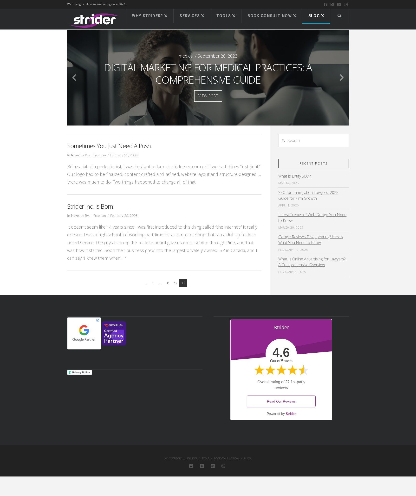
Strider (291, 414)
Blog (247, 458)
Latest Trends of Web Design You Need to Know (312, 217)
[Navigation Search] (339, 16)
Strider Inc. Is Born (90, 206)
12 (175, 283)
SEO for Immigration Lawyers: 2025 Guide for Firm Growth (308, 195)
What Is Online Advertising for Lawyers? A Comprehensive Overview (311, 261)
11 (168, 283)
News (75, 155)
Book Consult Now (226, 458)
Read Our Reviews (281, 401)
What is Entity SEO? (294, 176)
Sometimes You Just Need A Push (109, 146)
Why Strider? (173, 458)
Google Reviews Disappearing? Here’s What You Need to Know (310, 239)
